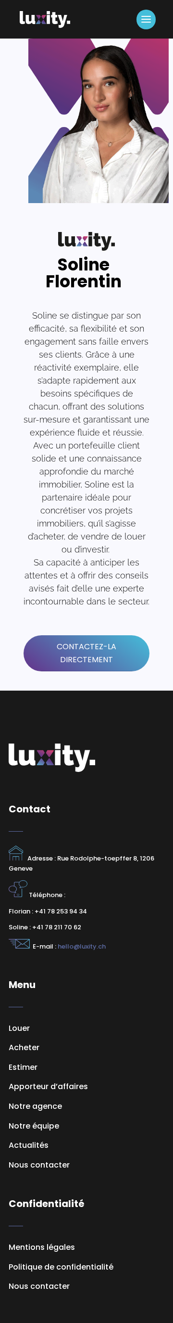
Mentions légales (42, 1247)
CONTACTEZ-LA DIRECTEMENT (86, 653)
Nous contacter (39, 1286)
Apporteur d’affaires (48, 1086)
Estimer (23, 1067)
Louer (19, 1028)
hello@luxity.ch (81, 946)
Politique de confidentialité (61, 1266)
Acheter (24, 1047)
